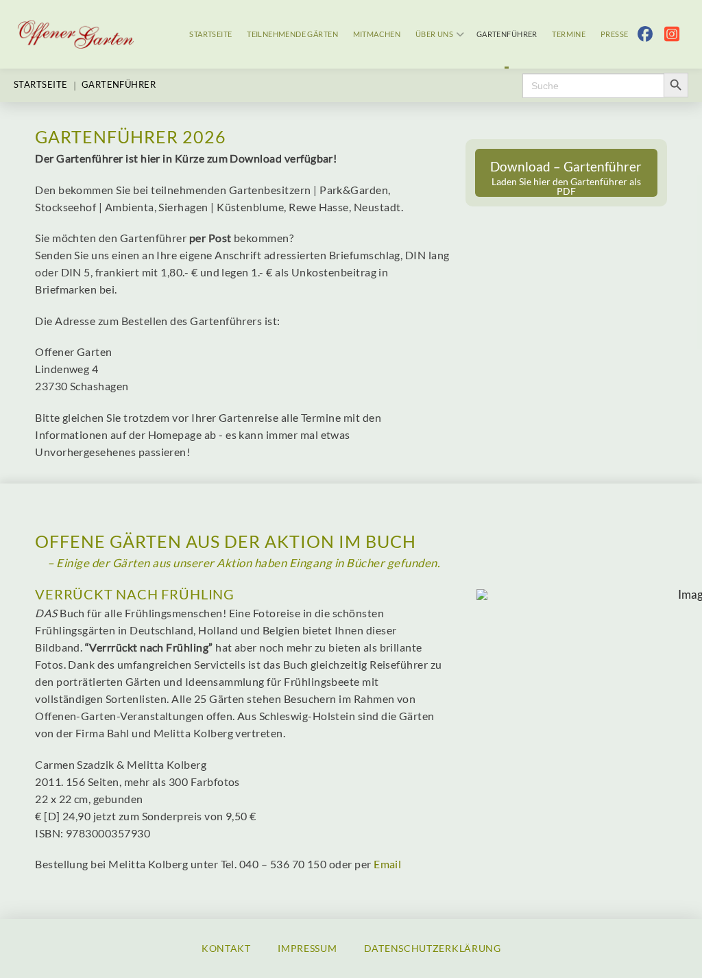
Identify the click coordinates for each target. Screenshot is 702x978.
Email (387, 864)
